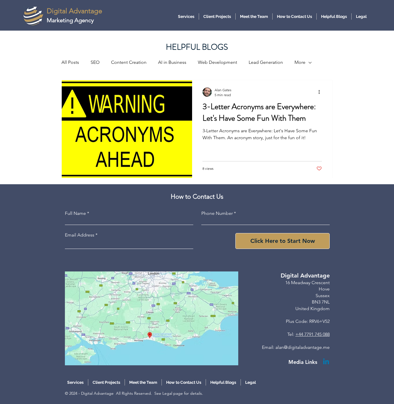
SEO (95, 62)
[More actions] (321, 92)
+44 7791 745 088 (312, 334)
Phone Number (217, 213)
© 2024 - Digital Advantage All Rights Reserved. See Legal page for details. (134, 393)
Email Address (79, 235)
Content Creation (129, 62)
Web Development (217, 62)
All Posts (70, 62)
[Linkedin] (326, 362)
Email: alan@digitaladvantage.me (296, 347)
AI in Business (172, 62)
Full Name (75, 213)
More (299, 62)
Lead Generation (266, 62)
